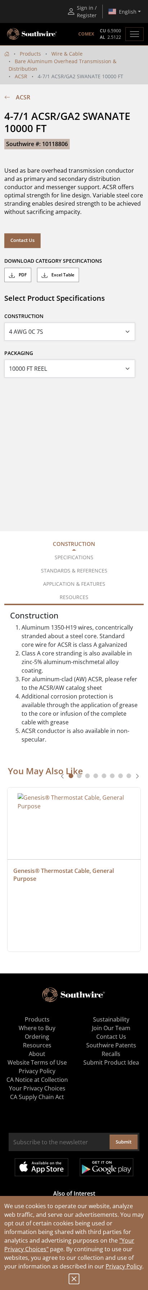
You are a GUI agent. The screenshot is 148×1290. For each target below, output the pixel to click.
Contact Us (22, 240)
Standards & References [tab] (74, 570)
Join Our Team (111, 1028)
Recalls (111, 1054)
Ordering (37, 1037)
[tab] (71, 775)
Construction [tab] (74, 543)
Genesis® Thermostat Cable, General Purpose (64, 875)
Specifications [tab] (74, 557)
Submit (123, 1142)
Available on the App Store (41, 1167)
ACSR (21, 76)
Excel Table (62, 275)
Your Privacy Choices (37, 1088)
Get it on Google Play (106, 1167)
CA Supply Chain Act (37, 1097)
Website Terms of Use (37, 1062)
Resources (37, 1045)
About (37, 1054)
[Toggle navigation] (134, 34)
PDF (22, 275)
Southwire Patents (111, 1045)
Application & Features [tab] (74, 583)
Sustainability (111, 1019)
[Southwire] (32, 34)
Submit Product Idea (111, 1062)
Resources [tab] (74, 597)
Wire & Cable (67, 53)
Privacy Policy (124, 1266)
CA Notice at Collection (37, 1080)
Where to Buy (37, 1028)
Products (30, 53)
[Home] (6, 53)
